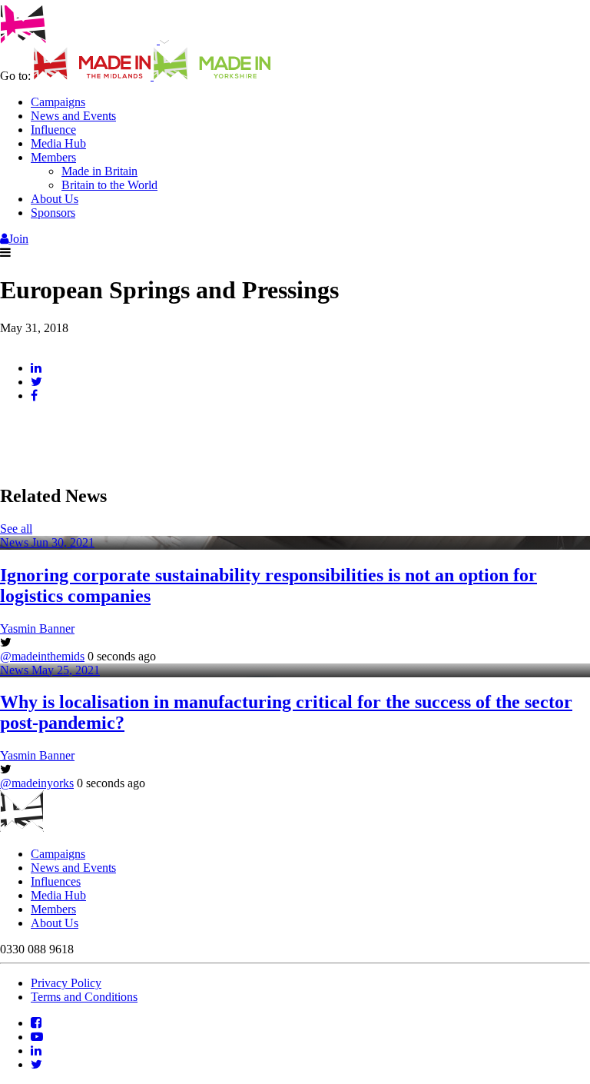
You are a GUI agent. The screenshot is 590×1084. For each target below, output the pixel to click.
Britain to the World (109, 184)
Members (53, 157)
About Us (54, 198)
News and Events (73, 115)
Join (18, 238)
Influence (53, 129)
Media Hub (58, 143)
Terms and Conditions (84, 996)
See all (16, 528)
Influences (56, 881)
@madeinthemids (42, 656)
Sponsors (53, 212)
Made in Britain (99, 171)
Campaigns (58, 101)
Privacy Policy (66, 982)
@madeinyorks (37, 783)
